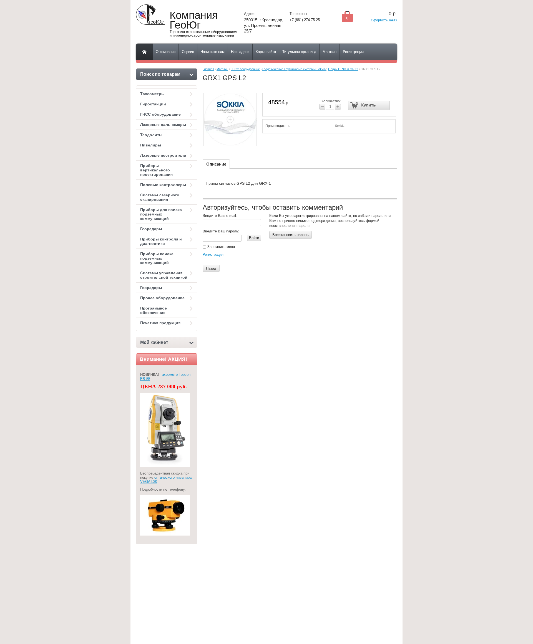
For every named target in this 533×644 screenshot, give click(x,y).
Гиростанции (153, 104)
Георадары (151, 229)
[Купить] (369, 105)
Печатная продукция (160, 323)
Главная (208, 69)
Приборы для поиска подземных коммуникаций (161, 214)
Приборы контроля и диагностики (161, 241)
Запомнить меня (220, 247)
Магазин (222, 69)
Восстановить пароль (290, 235)
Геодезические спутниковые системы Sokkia (294, 69)
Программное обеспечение (153, 310)
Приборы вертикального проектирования (156, 170)
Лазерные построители (163, 155)
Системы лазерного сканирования (159, 197)
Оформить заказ (384, 20)
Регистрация (213, 254)
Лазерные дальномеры (163, 124)
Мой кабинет (154, 342)
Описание (216, 164)
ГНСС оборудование (160, 114)
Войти (254, 238)
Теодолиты (151, 135)
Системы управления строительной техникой (163, 275)
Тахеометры (152, 94)
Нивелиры (150, 145)
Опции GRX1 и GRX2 (343, 69)
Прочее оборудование (162, 298)
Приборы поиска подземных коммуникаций (157, 258)
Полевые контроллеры (163, 184)
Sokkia (339, 125)
